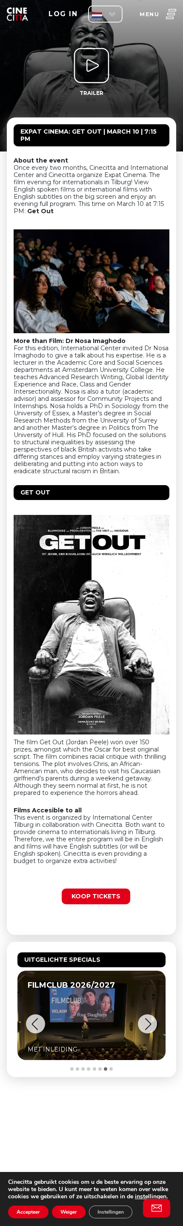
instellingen (150, 1196)
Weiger (68, 1212)
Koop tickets (95, 896)
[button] (35, 1024)
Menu (149, 14)
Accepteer (28, 1212)
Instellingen (110, 1212)
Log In (63, 14)
